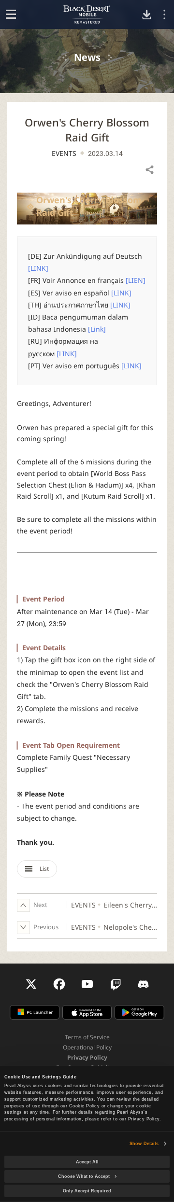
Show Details (144, 1143)
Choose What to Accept (84, 1176)
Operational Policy (87, 1047)
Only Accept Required (87, 1190)
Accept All (87, 1162)
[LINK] (38, 268)
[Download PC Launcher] (147, 14)
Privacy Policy (87, 1057)
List (43, 869)
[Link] (97, 329)
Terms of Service (87, 1037)
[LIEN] (135, 280)
